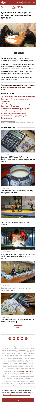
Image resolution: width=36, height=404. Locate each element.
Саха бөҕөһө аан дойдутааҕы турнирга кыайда (18, 96)
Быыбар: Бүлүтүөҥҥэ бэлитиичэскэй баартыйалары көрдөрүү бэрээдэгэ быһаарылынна (14, 116)
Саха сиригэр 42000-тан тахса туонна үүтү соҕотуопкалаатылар (17, 192)
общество (30, 122)
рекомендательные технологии (24, 371)
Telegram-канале (9, 87)
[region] (18, 395)
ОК (18, 400)
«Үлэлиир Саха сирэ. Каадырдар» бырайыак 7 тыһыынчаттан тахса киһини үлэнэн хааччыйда (18, 256)
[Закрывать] (34, 388)
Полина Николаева (24, 21)
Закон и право (20, 122)
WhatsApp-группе (24, 87)
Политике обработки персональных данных (16, 395)
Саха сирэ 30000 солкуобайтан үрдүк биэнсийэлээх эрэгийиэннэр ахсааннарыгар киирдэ (18, 159)
